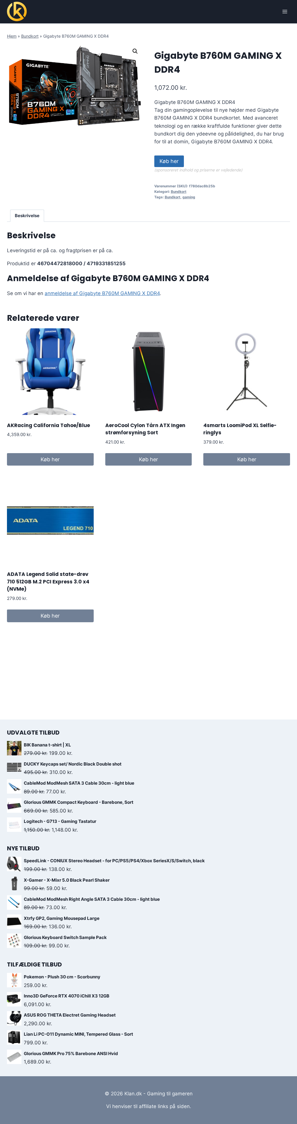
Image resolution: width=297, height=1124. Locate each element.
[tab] (27, 216)
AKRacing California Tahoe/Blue (48, 425)
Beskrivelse (27, 215)
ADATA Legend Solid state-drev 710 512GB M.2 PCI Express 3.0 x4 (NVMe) (48, 581)
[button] (135, 51)
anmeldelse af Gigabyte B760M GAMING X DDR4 (102, 293)
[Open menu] (284, 11)
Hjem (12, 36)
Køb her (169, 161)
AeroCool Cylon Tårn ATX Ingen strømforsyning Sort (145, 429)
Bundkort (30, 36)
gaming (188, 197)
